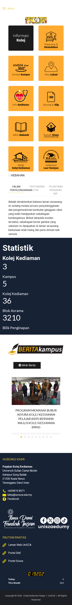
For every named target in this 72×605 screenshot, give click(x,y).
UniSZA (51, 595)
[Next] (43, 20)
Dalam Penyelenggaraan (17, 188)
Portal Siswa (15, 561)
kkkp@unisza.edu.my (20, 494)
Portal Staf (14, 552)
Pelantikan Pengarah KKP (56, 190)
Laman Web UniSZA (19, 544)
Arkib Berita (28, 365)
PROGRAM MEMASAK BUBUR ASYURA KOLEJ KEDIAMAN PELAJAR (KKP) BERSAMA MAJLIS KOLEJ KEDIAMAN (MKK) (36, 418)
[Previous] (28, 20)
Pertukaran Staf (37, 188)
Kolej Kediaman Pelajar (34, 595)
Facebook (13, 498)
